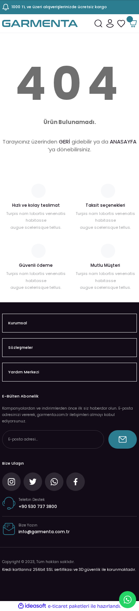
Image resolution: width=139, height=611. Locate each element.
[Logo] (40, 23)
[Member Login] (109, 23)
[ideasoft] (32, 606)
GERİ (64, 141)
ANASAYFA (123, 141)
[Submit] (122, 439)
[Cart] (132, 23)
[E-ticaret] (68, 606)
